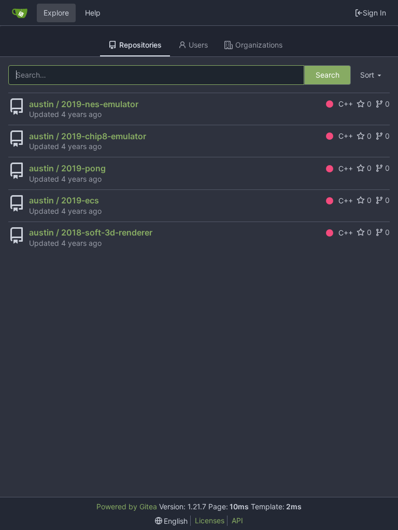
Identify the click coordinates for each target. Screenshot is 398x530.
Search (327, 74)
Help (93, 12)
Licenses (209, 520)
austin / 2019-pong (67, 168)
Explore (56, 12)
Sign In (374, 12)
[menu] (371, 75)
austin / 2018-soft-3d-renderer (90, 232)
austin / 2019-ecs (64, 200)
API (237, 520)
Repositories (140, 44)
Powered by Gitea (126, 506)
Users (198, 44)
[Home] (19, 13)
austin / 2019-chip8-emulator (87, 136)
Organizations (258, 44)
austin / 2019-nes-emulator (83, 104)
